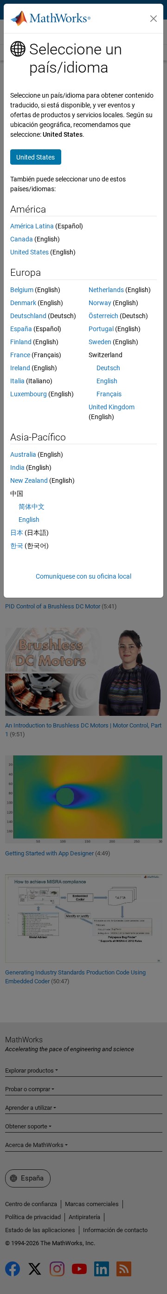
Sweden (100, 342)
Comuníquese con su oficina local (83, 576)
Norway (100, 303)
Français (109, 394)
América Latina (32, 226)
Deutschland (28, 316)
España (21, 329)
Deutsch (108, 368)
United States (29, 252)
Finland (21, 342)
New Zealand (29, 480)
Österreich (103, 316)
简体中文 (32, 506)
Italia (17, 381)
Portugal (101, 329)
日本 (16, 532)
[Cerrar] (153, 18)
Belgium (21, 289)
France (20, 355)
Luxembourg (28, 394)
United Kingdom (112, 407)
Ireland (20, 368)
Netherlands (106, 289)
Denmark (23, 303)
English (106, 381)
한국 (16, 545)
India (17, 467)
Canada (21, 239)
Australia (23, 454)
